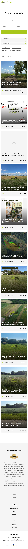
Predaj (3, 56)
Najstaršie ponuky (16, 47)
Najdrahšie (12, 50)
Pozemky (14, 513)
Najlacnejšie (5, 50)
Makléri (14, 524)
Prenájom (9, 56)
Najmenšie (18, 50)
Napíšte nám (14, 527)
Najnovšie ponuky (6, 47)
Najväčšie (4, 52)
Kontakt (14, 530)
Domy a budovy (14, 508)
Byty (14, 511)
